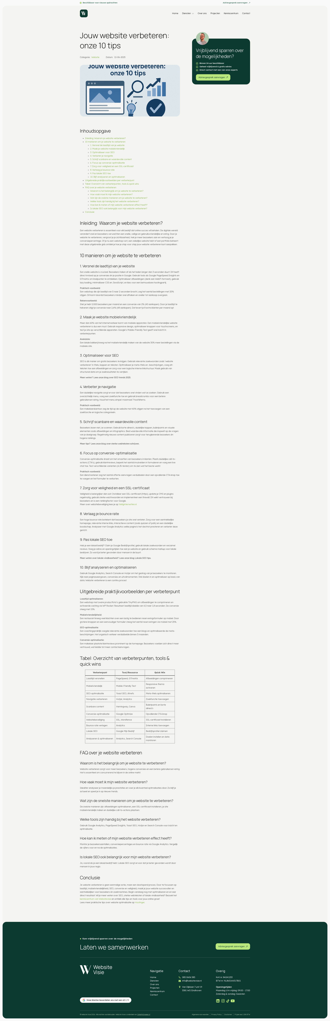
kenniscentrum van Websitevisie (95, 899)
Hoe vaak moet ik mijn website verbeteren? (111, 194)
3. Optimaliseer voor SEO (102, 152)
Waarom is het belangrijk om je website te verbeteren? (116, 191)
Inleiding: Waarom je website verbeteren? (105, 138)
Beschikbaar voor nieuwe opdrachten (100, 3)
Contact (246, 13)
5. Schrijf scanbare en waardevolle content (111, 159)
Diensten (186, 13)
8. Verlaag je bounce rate (102, 170)
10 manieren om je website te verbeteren (105, 141)
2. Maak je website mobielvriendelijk (107, 148)
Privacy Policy (216, 1014)
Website (95, 57)
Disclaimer (228, 1014)
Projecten (215, 13)
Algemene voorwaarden (200, 1014)
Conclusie (89, 212)
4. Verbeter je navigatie (101, 156)
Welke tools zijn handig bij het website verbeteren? (114, 201)
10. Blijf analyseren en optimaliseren (107, 177)
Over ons (202, 13)
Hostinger (139, 902)
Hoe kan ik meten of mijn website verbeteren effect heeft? (118, 205)
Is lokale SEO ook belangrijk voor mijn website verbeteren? (118, 208)
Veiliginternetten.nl (128, 504)
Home (175, 13)
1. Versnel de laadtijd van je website (107, 145)
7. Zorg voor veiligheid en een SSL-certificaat (112, 166)
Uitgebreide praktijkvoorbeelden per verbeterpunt (109, 180)
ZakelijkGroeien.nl (143, 1014)
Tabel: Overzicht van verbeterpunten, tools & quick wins (112, 184)
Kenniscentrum (231, 13)
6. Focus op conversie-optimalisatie (107, 162)
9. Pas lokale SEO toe (100, 173)
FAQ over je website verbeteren (100, 187)
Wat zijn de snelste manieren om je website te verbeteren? (118, 198)
